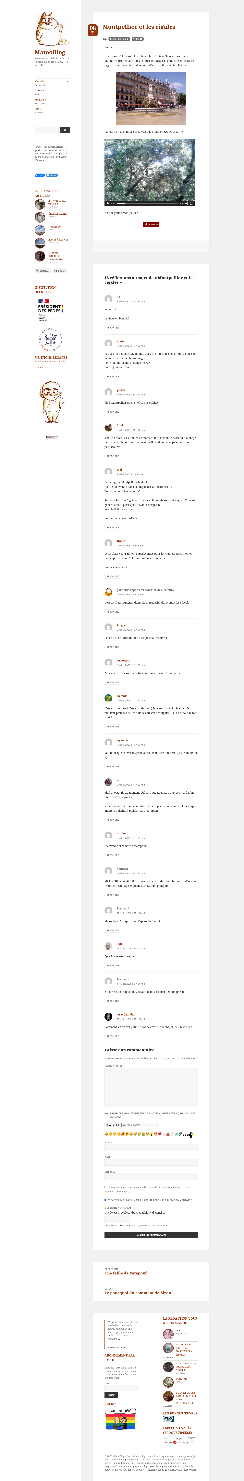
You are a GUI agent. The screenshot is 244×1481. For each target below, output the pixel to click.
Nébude (122, 696)
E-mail (109, 1157)
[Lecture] (108, 203)
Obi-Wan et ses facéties (56, 202)
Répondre (113, 327)
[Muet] (186, 203)
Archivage (40, 101)
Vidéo (136, 38)
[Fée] (168, 1334)
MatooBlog (50, 52)
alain (120, 341)
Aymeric (122, 740)
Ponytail (181, 1378)
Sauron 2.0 (54, 226)
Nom (108, 1142)
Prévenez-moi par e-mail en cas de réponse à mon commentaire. (150, 1200)
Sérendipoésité (57, 213)
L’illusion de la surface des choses (186, 1367)
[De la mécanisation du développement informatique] (168, 1396)
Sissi (120, 425)
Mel (119, 469)
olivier (121, 833)
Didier (121, 541)
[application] (149, 172)
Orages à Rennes (57, 239)
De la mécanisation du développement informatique (186, 1397)
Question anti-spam (117, 1207)
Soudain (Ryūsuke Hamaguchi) (55, 256)
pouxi (121, 390)
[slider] (147, 203)
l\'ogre (121, 625)
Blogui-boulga (118, 38)
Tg (118, 297)
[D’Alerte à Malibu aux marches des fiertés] (168, 1348)
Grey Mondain (126, 1014)
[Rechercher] (65, 130)
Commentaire (114, 1066)
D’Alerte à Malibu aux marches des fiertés (185, 1349)
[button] (149, 172)
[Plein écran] (191, 203)
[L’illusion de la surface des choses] (168, 1367)
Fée (178, 1330)
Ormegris (123, 660)
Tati (119, 944)
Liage (39, 110)
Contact (39, 367)
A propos (39, 92)
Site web (109, 1171)
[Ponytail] (168, 1382)
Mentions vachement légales (50, 361)
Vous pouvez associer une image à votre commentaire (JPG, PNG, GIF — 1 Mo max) (149, 1115)
